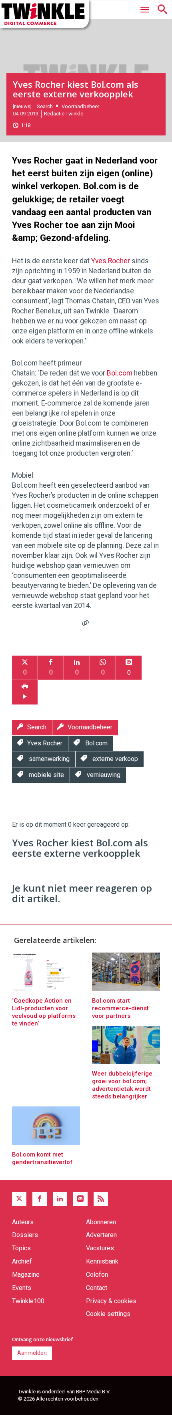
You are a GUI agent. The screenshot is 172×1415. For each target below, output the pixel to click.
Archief (22, 1261)
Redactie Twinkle (63, 114)
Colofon (97, 1274)
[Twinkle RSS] (101, 1199)
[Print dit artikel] (25, 692)
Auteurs (23, 1222)
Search (45, 106)
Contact (96, 1288)
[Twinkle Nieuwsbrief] (80, 1199)
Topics (21, 1248)
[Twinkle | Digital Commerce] (44, 14)
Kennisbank (102, 1261)
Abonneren (101, 1222)
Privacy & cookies (111, 1301)
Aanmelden (32, 1353)
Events (21, 1288)
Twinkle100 (28, 1301)
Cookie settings (108, 1314)
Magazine (26, 1274)
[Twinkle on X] (19, 1199)
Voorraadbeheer (80, 106)
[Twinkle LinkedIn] (60, 1199)
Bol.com (119, 373)
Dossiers (25, 1235)
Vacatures (100, 1248)
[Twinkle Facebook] (39, 1199)
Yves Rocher (110, 261)
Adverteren (101, 1235)
